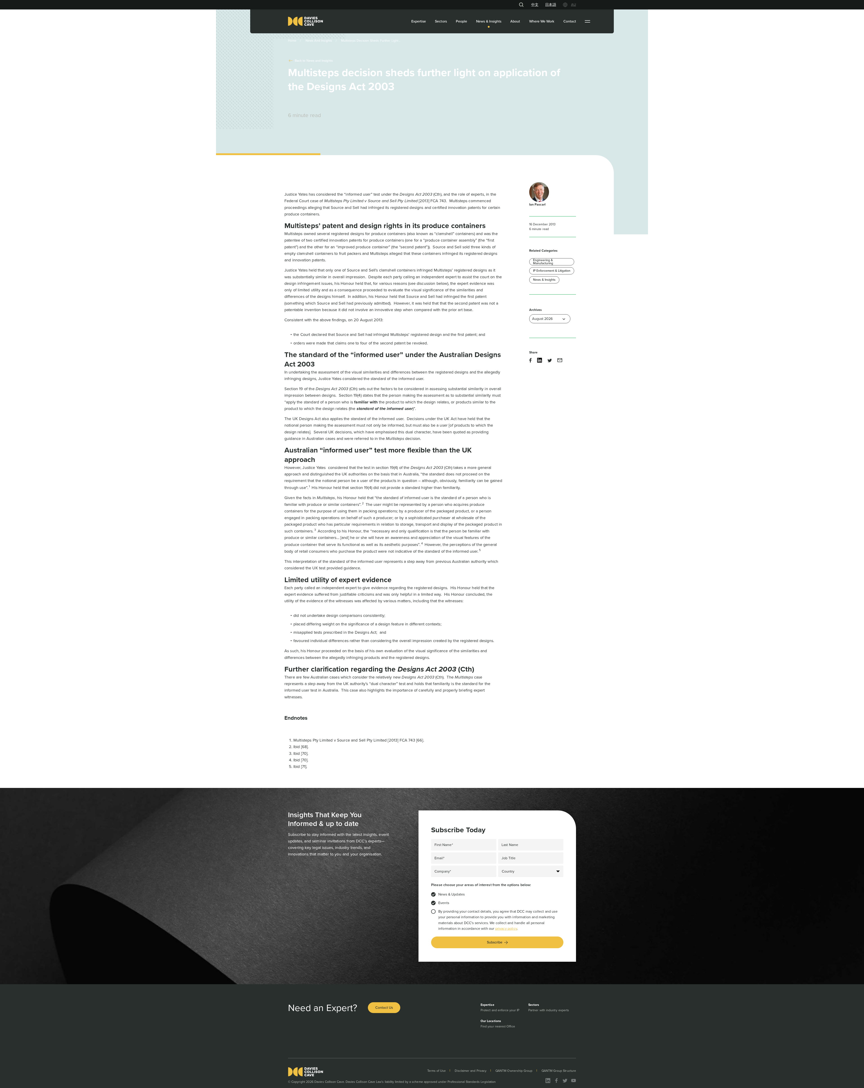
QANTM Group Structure (559, 1070)
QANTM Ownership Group (513, 1070)
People (461, 21)
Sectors (441, 21)
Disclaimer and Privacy (470, 1070)
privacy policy (506, 928)
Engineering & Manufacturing (543, 261)
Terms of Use (436, 1070)
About (515, 21)
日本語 (550, 4)
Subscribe (494, 942)
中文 (534, 4)
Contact (569, 21)
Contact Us (384, 1007)
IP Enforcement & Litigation (551, 270)
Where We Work (541, 21)
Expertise (418, 21)
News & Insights (488, 21)
